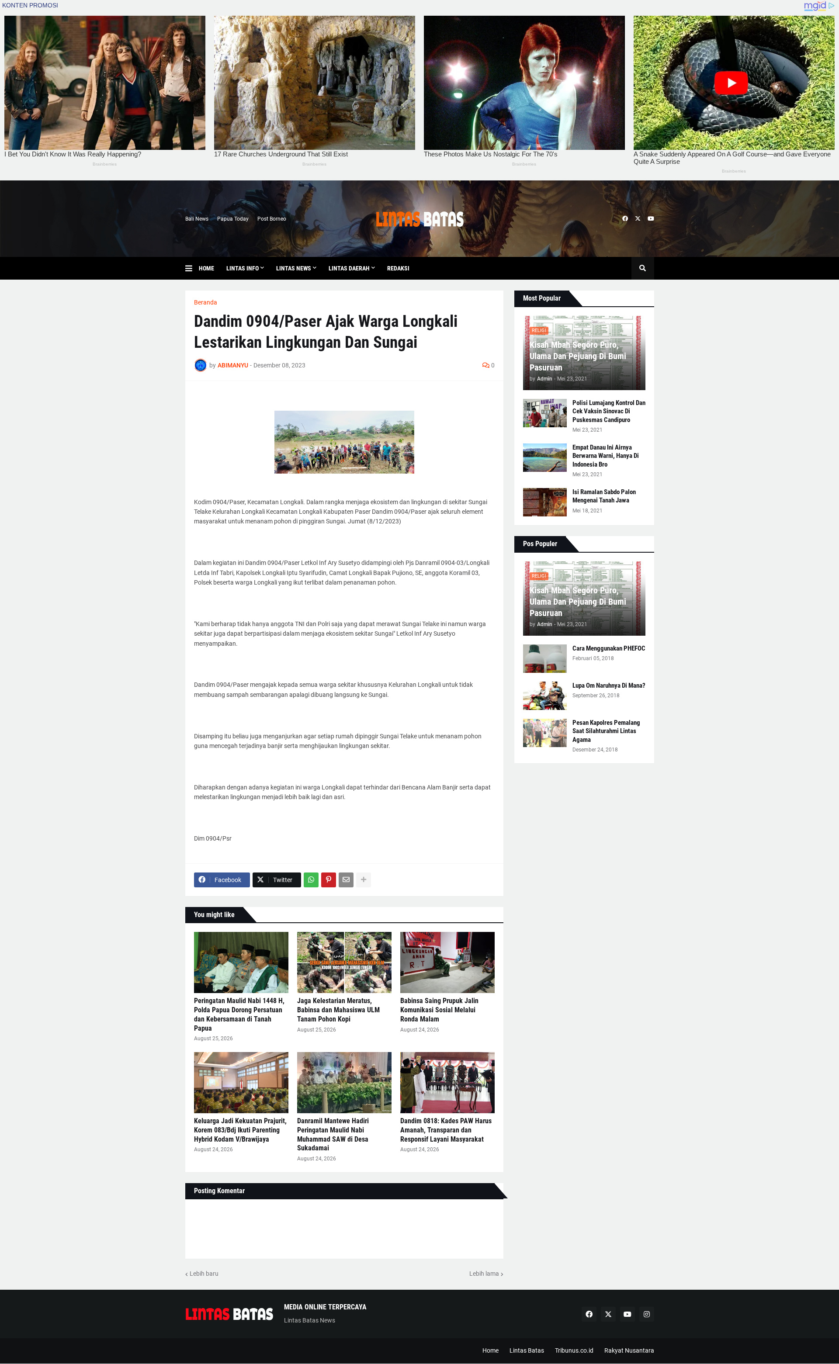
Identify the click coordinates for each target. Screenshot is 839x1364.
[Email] (346, 879)
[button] (192, 268)
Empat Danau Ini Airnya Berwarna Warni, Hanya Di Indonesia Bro (605, 455)
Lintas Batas (527, 1350)
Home (490, 1350)
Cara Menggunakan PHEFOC (608, 648)
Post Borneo (271, 219)
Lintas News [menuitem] (293, 268)
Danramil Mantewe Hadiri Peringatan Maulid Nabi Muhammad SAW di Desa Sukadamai (333, 1134)
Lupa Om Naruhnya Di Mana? (608, 685)
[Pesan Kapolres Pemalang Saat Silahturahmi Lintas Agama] (545, 733)
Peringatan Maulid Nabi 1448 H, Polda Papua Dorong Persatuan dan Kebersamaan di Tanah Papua (239, 1014)
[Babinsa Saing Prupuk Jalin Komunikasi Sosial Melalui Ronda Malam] (447, 962)
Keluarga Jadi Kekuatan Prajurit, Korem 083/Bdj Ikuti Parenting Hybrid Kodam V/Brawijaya (240, 1130)
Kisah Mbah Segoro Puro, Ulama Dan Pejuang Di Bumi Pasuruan (578, 356)
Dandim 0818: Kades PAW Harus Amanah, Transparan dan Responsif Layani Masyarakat (446, 1130)
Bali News (196, 219)
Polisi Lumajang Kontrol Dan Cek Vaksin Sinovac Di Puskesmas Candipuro (608, 411)
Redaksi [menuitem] (398, 268)
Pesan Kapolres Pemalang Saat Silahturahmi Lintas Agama (606, 731)
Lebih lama (484, 1273)
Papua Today (233, 219)
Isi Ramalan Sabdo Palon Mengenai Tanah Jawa (604, 496)
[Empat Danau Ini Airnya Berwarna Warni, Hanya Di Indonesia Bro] (545, 457)
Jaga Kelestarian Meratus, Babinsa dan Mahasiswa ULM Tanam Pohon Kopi (338, 1010)
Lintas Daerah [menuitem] (349, 268)
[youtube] (651, 219)
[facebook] (625, 219)
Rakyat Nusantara (629, 1350)
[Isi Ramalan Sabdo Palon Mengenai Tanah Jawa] (545, 502)
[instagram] (646, 1314)
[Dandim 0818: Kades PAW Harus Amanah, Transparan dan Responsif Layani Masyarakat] (447, 1082)
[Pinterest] (328, 879)
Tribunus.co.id (574, 1350)
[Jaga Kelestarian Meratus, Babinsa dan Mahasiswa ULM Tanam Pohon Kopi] (344, 962)
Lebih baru (204, 1273)
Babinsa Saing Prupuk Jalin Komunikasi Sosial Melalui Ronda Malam (439, 1010)
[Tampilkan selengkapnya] (363, 879)
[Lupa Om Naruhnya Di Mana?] (545, 696)
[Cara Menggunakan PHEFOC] (545, 658)
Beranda (205, 302)
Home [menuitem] (206, 268)
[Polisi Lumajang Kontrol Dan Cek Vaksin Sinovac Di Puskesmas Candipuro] (545, 413)
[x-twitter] (638, 219)
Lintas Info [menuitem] (242, 268)
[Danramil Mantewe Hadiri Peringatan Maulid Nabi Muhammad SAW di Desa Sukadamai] (344, 1082)
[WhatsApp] (311, 879)
